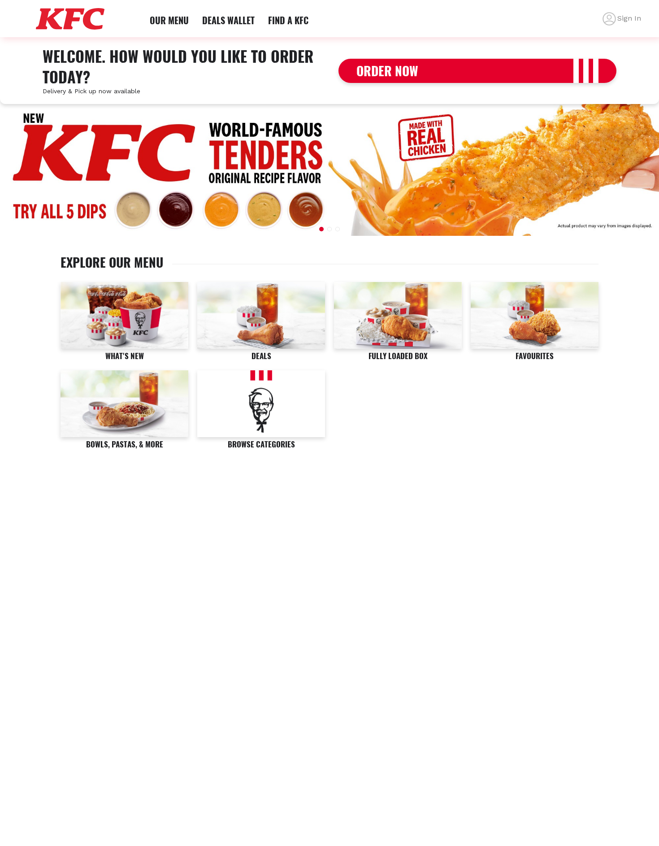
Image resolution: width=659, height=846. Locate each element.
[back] (609, 19)
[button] (321, 229)
